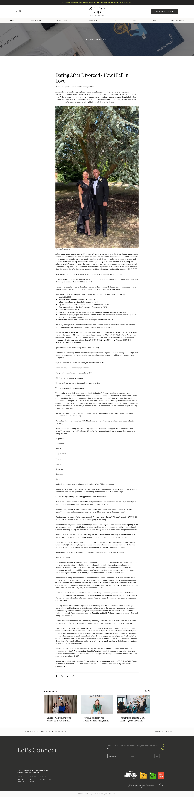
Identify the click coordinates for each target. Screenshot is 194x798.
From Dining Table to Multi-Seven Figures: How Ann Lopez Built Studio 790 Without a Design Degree (132, 719)
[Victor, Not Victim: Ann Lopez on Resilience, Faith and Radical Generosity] (97, 704)
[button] (17, 11)
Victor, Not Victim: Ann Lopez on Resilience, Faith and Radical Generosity (95, 719)
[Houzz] (62, 732)
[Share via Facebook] (56, 676)
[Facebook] (65, 732)
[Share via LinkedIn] (67, 676)
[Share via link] (73, 676)
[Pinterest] (59, 732)
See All (147, 691)
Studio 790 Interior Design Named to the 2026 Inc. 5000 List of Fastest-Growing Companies (60, 719)
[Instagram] (56, 732)
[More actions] (137, 68)
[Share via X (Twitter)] (62, 676)
